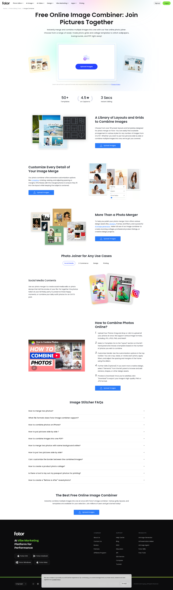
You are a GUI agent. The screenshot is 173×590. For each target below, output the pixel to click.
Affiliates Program (100, 553)
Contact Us (98, 541)
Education (119, 549)
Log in (167, 3)
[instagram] (33, 584)
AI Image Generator (145, 538)
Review (96, 545)
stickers (112, 224)
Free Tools (142, 553)
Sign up (157, 3)
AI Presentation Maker (146, 541)
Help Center (120, 538)
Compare (119, 560)
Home (5, 8)
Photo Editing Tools (15, 8)
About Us (97, 538)
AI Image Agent (144, 545)
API (117, 553)
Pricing (81, 3)
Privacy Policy (115, 84)
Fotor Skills (142, 549)
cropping (35, 180)
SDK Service (120, 557)
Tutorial (118, 564)
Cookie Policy (56, 580)
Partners (97, 549)
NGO (117, 545)
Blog (117, 541)
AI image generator (102, 226)
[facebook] (38, 584)
